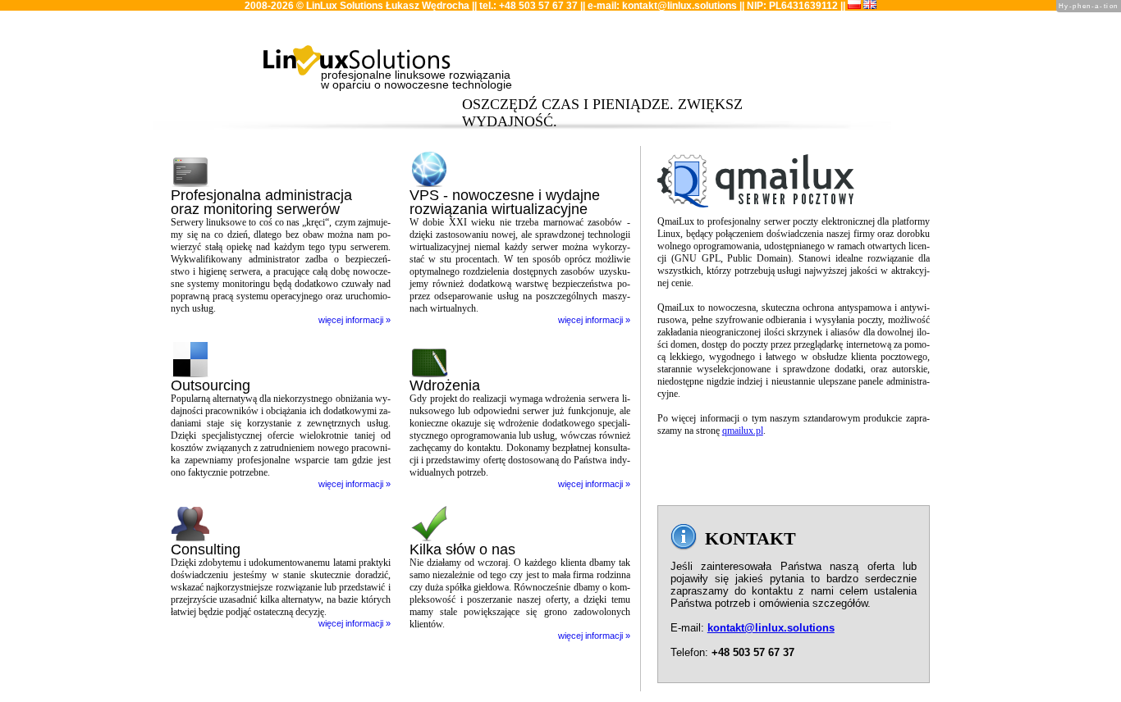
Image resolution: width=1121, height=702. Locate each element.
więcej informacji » (354, 320)
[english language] (869, 5)
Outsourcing (210, 385)
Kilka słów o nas (462, 549)
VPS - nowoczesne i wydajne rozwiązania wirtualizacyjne (505, 202)
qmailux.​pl (742, 430)
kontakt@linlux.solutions (679, 5)
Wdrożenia (445, 385)
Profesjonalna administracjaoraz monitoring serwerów (261, 202)
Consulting (205, 549)
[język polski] (854, 5)
